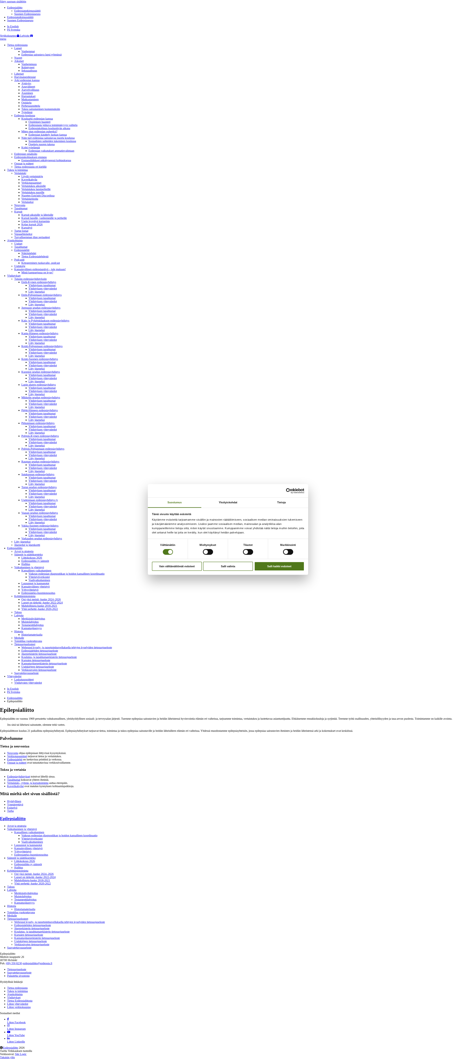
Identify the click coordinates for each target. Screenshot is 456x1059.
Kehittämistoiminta (24, 596)
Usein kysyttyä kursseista (35, 221)
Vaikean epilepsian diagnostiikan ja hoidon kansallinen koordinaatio (66, 573)
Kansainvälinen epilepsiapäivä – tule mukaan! (40, 269)
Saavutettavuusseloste (26, 673)
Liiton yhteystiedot (17, 1003)
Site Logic (21, 1054)
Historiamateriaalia (31, 634)
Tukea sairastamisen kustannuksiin (40, 109)
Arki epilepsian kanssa (27, 80)
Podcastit (19, 259)
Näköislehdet (28, 253)
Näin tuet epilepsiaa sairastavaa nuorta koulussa (48, 137)
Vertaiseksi (27, 202)
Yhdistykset (13, 275)
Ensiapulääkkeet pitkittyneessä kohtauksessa (46, 160)
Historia (18, 631)
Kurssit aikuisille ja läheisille (37, 214)
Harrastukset (28, 96)
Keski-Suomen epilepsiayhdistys (39, 359)
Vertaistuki (20, 173)
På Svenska (13, 29)
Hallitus (25, 564)
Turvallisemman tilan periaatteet (32, 237)
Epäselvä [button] (12, 807)
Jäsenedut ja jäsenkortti (27, 544)
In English (13, 26)
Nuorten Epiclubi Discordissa (38, 195)
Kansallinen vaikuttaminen (36, 570)
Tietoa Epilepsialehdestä (34, 256)
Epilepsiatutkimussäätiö (27, 10)
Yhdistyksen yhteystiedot (42, 288)
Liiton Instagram (16, 1028)
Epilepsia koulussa (24, 115)
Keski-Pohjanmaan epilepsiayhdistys (42, 346)
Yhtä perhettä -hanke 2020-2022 (39, 609)
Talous (18, 612)
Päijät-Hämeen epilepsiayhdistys (39, 410)
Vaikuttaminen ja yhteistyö (29, 567)
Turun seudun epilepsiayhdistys (39, 487)
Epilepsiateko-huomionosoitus (38, 592)
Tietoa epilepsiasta (17, 44)
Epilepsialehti (21, 250)
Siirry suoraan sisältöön (13, 1)
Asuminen (27, 93)
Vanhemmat (28, 51)
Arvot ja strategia (23, 551)
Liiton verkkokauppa (19, 1007)
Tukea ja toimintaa (17, 169)
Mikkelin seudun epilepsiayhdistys (40, 397)
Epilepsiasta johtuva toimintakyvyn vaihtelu (52, 125)
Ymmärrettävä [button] (15, 804)
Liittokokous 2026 (31, 557)
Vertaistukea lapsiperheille (36, 189)
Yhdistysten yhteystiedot (28, 682)
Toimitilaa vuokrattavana (28, 641)
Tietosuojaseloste (16, 969)
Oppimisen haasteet (39, 121)
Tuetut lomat (21, 230)
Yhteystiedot (14, 676)
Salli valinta (228, 566)
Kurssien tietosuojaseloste (35, 660)
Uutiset (18, 243)
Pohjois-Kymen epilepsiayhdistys (40, 435)
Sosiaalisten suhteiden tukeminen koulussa (52, 141)
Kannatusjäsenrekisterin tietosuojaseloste (44, 663)
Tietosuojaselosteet (24, 644)
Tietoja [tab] (281, 502)
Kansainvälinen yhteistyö (35, 586)
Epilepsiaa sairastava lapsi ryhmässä (41, 54)
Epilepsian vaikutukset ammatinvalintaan (51, 150)
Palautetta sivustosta (18, 975)
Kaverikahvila (29, 179)
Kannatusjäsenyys (31, 628)
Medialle (19, 637)
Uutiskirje (19, 266)
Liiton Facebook (16, 1022)
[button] (3, 38)
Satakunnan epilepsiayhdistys (37, 474)
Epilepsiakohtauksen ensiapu (30, 157)
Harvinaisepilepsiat (25, 77)
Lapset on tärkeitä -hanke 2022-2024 (42, 602)
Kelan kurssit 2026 (32, 224)
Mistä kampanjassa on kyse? (37, 272)
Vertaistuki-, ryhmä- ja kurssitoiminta (27, 782)
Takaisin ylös (7, 1057)
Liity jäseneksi (36, 291)
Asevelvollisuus (30, 89)
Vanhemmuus (29, 64)
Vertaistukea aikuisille (33, 185)
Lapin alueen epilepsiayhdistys (38, 384)
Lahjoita (19, 615)
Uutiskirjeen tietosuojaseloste (37, 666)
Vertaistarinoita (29, 198)
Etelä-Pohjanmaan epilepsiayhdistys (41, 294)
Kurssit (18, 211)
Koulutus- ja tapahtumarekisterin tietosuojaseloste (49, 657)
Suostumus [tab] (174, 502)
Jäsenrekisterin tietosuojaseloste (39, 653)
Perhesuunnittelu (30, 105)
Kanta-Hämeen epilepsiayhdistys (39, 333)
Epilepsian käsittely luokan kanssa (47, 134)
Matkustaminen (30, 99)
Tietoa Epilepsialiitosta (19, 1000)
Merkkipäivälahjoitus (33, 618)
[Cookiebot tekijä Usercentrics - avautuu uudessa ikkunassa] (288, 490)
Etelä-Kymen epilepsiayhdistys (38, 282)
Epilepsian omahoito (25, 153)
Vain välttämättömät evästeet (177, 566)
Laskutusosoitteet (24, 679)
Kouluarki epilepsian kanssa (37, 118)
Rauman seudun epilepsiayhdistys (40, 461)
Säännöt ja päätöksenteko (28, 554)
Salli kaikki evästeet (279, 566)
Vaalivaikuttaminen (39, 580)
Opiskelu (26, 102)
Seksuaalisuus (29, 70)
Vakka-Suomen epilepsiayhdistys (39, 525)
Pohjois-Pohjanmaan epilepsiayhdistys (42, 448)
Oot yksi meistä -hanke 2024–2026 (41, 599)
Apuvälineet (28, 86)
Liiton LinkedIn (16, 1041)
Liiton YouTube (16, 1035)
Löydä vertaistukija (32, 176)
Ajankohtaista (15, 240)
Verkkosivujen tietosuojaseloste (38, 669)
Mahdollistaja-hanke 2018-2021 (39, 605)
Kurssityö (26, 227)
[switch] (208, 552)
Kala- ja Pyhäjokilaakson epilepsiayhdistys (45, 320)
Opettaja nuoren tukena (41, 144)
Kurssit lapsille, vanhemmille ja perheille (44, 218)
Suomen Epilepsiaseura (27, 13)
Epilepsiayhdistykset (18, 776)
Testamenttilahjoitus (32, 625)
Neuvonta (19, 205)
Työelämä (26, 112)
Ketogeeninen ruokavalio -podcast (40, 262)
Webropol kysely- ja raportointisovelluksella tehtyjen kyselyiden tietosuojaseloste (66, 647)
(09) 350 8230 (14, 963)
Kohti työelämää (30, 147)
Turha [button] (10, 810)
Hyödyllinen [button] (14, 801)
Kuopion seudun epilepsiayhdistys (40, 371)
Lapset (18, 48)
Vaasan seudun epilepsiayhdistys (39, 512)
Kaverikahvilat (15, 786)
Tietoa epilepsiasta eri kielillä (30, 166)
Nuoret (18, 57)
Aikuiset (19, 60)
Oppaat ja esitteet (23, 163)
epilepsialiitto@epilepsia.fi (37, 963)
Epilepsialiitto (14, 7)
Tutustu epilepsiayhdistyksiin (30, 278)
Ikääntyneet (27, 67)
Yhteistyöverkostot (39, 576)
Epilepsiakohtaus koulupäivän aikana (49, 128)
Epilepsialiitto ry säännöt (35, 560)
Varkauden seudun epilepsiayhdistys (41, 538)
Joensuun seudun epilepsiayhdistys (40, 307)
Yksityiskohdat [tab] (228, 502)
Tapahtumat (20, 208)
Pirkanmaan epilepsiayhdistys (38, 423)
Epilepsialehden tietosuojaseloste (39, 650)
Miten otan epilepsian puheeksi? (39, 131)
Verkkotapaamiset (31, 182)
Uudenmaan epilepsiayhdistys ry (39, 500)
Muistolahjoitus (30, 621)
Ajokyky (26, 83)
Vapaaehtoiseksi (23, 234)
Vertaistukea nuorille (32, 192)
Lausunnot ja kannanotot (35, 583)
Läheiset (19, 73)
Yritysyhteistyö (29, 589)
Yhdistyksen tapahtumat (42, 285)
